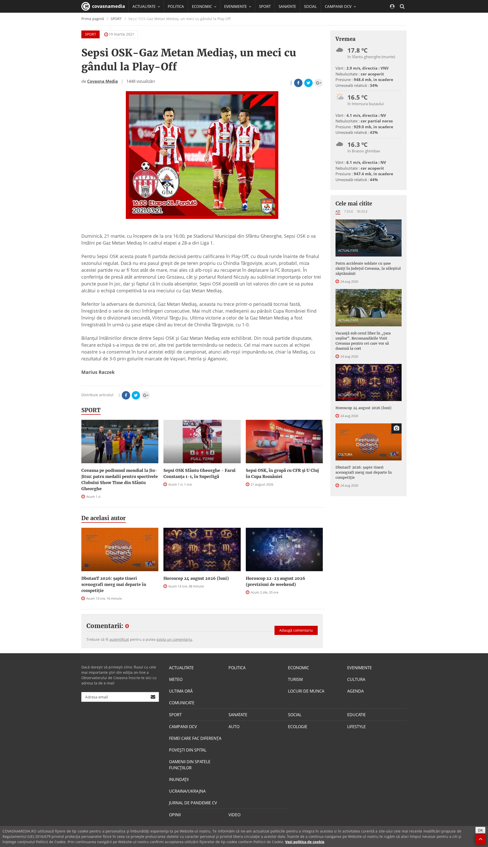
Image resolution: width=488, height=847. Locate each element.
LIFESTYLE (356, 726)
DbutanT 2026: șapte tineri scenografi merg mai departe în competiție (113, 584)
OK (480, 830)
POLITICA (176, 6)
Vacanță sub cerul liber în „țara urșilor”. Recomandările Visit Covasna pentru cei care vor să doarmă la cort (363, 341)
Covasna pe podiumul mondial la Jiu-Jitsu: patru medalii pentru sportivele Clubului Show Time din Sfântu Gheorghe (119, 479)
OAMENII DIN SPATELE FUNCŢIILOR (189, 765)
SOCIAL (310, 6)
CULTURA (345, 454)
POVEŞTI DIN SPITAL (187, 750)
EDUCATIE (140, 19)
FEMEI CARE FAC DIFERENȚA (195, 738)
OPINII (175, 815)
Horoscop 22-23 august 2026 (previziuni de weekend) (275, 581)
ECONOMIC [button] (202, 6)
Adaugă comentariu (296, 630)
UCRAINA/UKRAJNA (187, 791)
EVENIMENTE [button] (236, 6)
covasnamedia (108, 6)
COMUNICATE (181, 703)
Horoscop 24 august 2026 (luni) (196, 578)
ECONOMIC (298, 667)
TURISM (295, 679)
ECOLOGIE (297, 726)
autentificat (119, 639)
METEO (175, 679)
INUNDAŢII (179, 779)
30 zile (362, 211)
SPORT (265, 6)
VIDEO (234, 815)
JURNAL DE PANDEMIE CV (193, 803)
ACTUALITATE (348, 250)
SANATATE (287, 6)
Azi (338, 211)
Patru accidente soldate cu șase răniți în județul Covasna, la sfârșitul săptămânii (368, 268)
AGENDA (355, 691)
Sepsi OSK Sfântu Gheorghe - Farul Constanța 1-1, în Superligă (199, 473)
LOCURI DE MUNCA (306, 691)
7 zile (348, 211)
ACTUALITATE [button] (144, 6)
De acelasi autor (103, 518)
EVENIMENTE (359, 667)
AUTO (233, 726)
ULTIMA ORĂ (181, 691)
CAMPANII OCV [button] (339, 6)
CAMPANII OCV (183, 726)
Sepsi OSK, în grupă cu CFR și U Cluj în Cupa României (282, 473)
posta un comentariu (174, 639)
